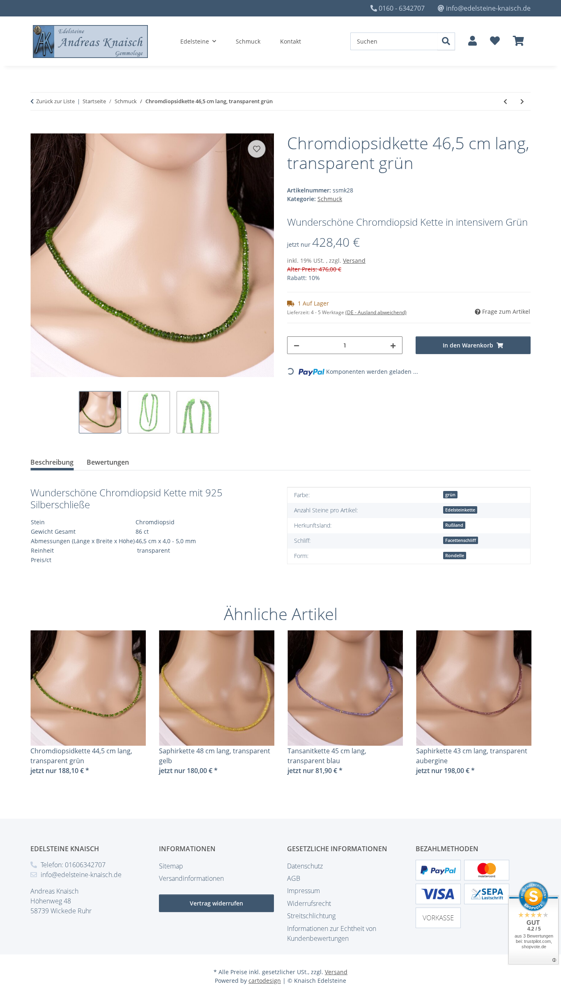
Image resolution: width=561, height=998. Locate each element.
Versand (354, 260)
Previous (44, 708)
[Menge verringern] (296, 345)
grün (450, 495)
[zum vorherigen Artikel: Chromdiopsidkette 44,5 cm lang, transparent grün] (505, 101)
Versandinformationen (191, 878)
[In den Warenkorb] (37, 128)
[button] (472, 41)
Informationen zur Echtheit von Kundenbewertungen (331, 933)
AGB (293, 878)
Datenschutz (305, 866)
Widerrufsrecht (309, 903)
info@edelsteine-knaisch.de (488, 8)
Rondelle (454, 555)
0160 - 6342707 (402, 8)
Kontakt (290, 41)
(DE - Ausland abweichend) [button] (376, 312)
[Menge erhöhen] (393, 345)
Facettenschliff (460, 540)
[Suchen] (446, 41)
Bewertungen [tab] (108, 462)
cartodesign (264, 980)
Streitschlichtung (311, 915)
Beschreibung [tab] (52, 462)
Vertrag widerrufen (216, 903)
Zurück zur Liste (55, 101)
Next (517, 708)
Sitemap (171, 866)
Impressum (303, 890)
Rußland (454, 525)
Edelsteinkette (460, 510)
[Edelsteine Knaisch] (90, 41)
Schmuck (329, 199)
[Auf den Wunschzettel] (257, 149)
